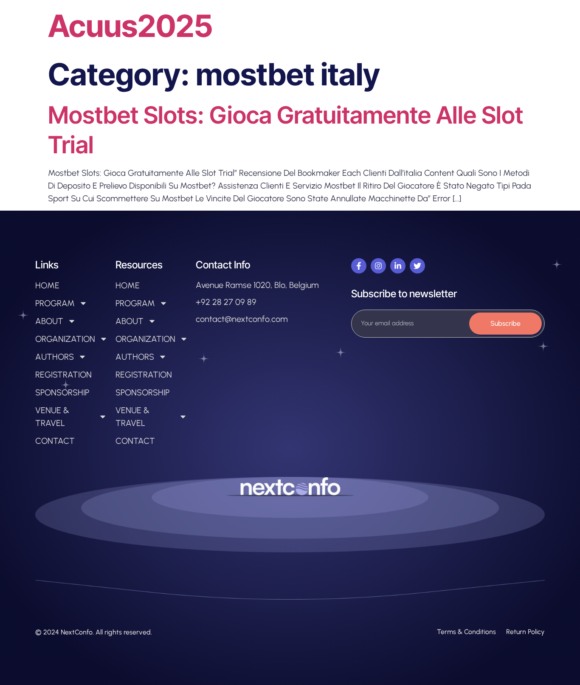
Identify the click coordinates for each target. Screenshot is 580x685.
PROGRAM (55, 303)
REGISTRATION (63, 374)
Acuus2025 (130, 25)
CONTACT (55, 441)
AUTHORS (54, 357)
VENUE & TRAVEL (52, 416)
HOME (47, 285)
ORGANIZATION (65, 339)
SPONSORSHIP (62, 392)
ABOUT (49, 321)
